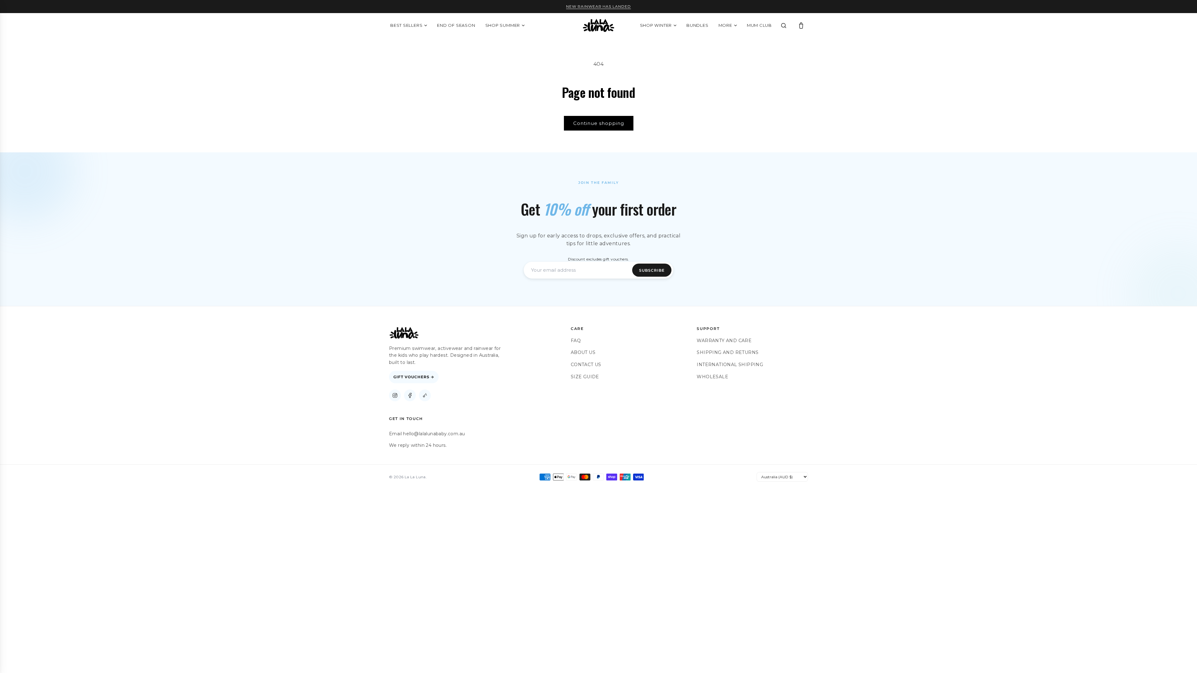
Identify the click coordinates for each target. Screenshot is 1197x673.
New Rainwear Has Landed (598, 6)
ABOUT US (583, 352)
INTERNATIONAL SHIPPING (730, 364)
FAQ (576, 340)
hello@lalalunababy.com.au (434, 434)
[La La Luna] (598, 25)
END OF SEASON (456, 25)
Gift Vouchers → (413, 377)
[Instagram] (395, 395)
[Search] (784, 25)
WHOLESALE (712, 376)
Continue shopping (598, 123)
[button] (801, 25)
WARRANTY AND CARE (724, 340)
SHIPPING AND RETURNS (727, 352)
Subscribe (652, 270)
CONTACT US (586, 364)
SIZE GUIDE (585, 376)
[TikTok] (425, 395)
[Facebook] (410, 395)
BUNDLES (697, 25)
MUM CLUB (759, 25)
